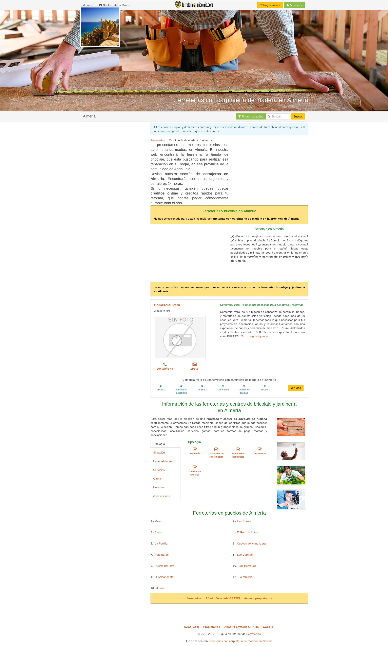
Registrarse (271, 5)
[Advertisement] (153, 138)
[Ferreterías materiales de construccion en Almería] (216, 449)
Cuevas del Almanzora (251, 543)
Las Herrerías (247, 565)
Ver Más (295, 387)
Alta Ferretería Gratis (116, 5)
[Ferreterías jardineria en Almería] (195, 449)
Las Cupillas (245, 554)
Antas (158, 532)
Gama (157, 478)
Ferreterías (253, 633)
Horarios (158, 487)
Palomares (162, 554)
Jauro (160, 588)
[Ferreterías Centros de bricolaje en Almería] (195, 467)
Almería (89, 116)
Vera (158, 521)
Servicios (159, 470)
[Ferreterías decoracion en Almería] (260, 449)
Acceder (295, 5)
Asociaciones (161, 496)
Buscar (297, 116)
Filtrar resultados (252, 116)
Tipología (159, 443)
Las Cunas (244, 521)
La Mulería (245, 576)
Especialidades (162, 461)
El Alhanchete (165, 576)
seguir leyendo (258, 336)
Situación (159, 452)
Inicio (89, 5)
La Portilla (161, 543)
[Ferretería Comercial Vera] (180, 337)
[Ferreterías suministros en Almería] (238, 449)
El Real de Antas (247, 532)
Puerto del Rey (164, 565)
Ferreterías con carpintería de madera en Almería (240, 641)
